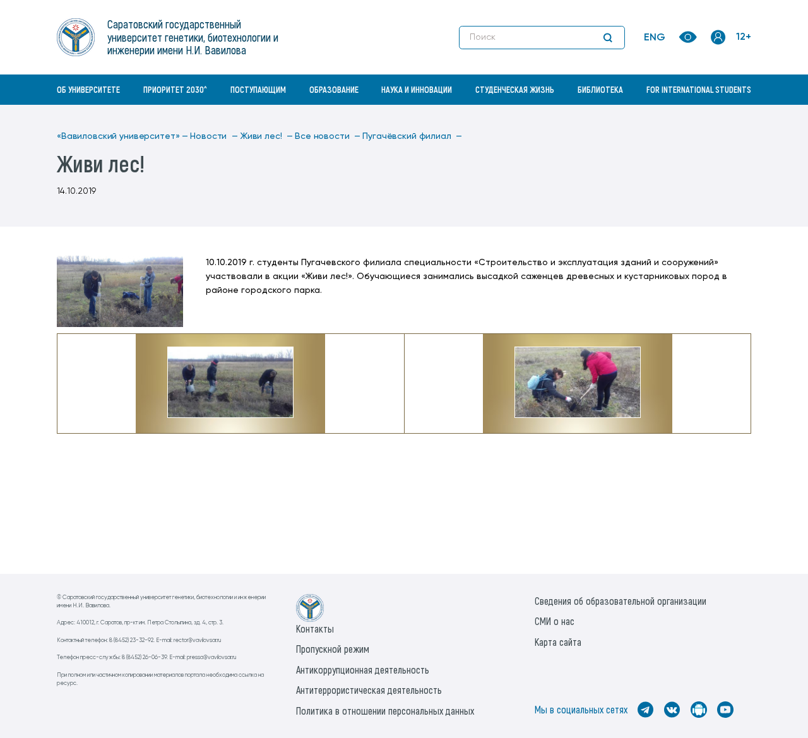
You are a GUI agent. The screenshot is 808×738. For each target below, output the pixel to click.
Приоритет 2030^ (175, 89)
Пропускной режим (332, 649)
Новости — (214, 136)
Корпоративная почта (719, 116)
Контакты (315, 628)
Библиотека (600, 89)
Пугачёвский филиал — (412, 136)
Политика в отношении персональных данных (385, 711)
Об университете (88, 89)
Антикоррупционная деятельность (362, 670)
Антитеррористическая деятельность (369, 690)
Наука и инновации (416, 89)
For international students (698, 89)
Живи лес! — (266, 136)
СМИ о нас (554, 621)
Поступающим (258, 89)
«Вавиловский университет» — (122, 136)
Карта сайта (558, 642)
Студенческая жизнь (514, 89)
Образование (334, 89)
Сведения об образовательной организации (620, 601)
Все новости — (327, 136)
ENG (654, 38)
